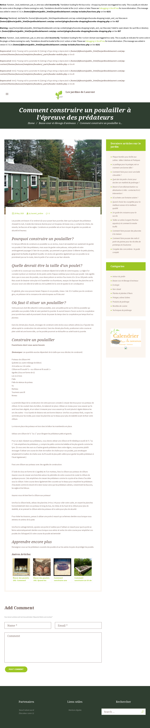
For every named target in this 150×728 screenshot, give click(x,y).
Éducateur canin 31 (26, 713)
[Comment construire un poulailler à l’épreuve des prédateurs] (53, 177)
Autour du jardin (118, 276)
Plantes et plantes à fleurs (122, 293)
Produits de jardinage (120, 302)
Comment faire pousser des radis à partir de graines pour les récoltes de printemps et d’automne (126, 241)
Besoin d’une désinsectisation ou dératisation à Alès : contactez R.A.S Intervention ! (126, 190)
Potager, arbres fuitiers (121, 297)
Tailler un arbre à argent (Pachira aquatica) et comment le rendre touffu (125, 223)
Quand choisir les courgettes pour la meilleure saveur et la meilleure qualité (126, 205)
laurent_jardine (37, 213)
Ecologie (115, 285)
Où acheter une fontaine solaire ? (125, 197)
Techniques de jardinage (122, 310)
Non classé (116, 289)
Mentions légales (75, 710)
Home (31, 123)
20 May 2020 (19, 213)
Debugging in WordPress (109, 8)
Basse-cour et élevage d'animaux (57, 123)
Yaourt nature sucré (26, 710)
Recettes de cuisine (119, 306)
